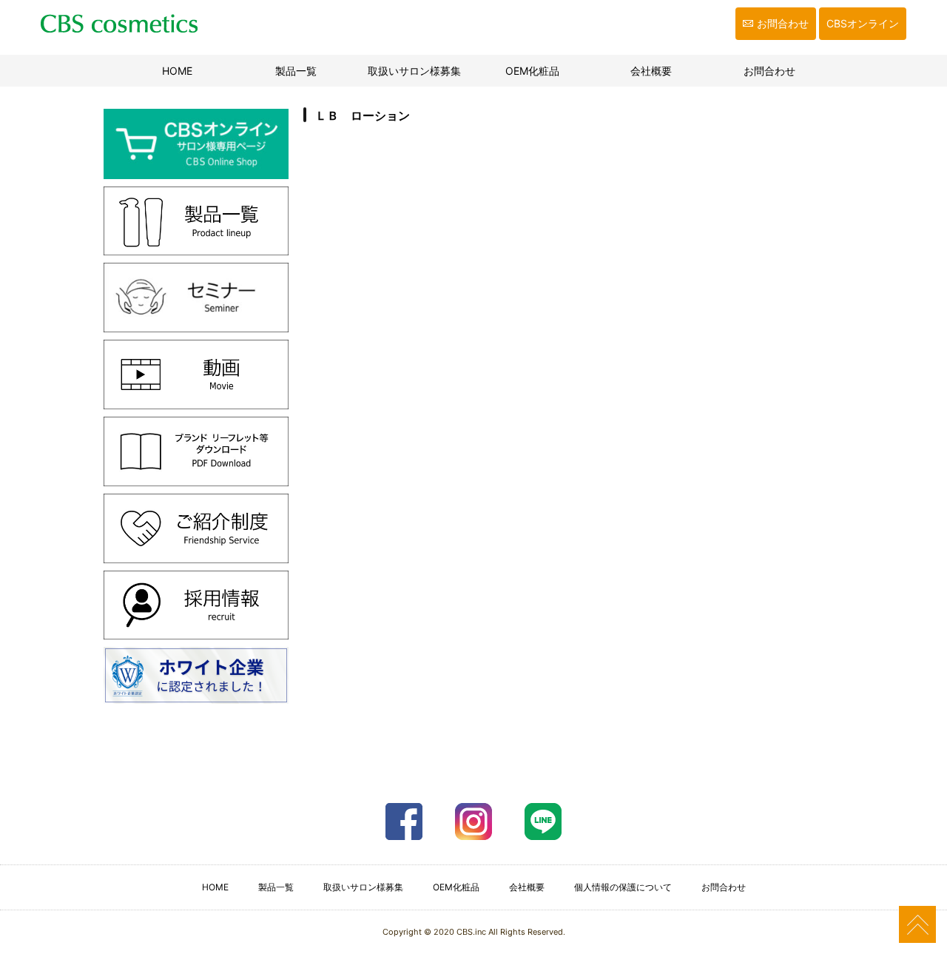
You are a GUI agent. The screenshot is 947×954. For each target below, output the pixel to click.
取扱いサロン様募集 (414, 70)
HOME (196, 70)
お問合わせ (783, 23)
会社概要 (651, 70)
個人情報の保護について (623, 887)
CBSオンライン (862, 23)
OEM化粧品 (532, 70)
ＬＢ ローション (362, 115)
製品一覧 (296, 70)
